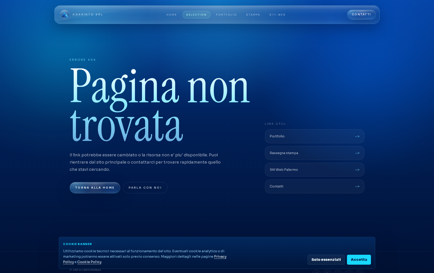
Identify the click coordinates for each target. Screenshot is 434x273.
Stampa (253, 14)
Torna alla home (95, 187)
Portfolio (226, 14)
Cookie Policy (89, 262)
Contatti (361, 14)
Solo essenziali (326, 259)
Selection (196, 14)
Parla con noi (145, 187)
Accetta (359, 259)
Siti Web (277, 14)
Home (172, 14)
